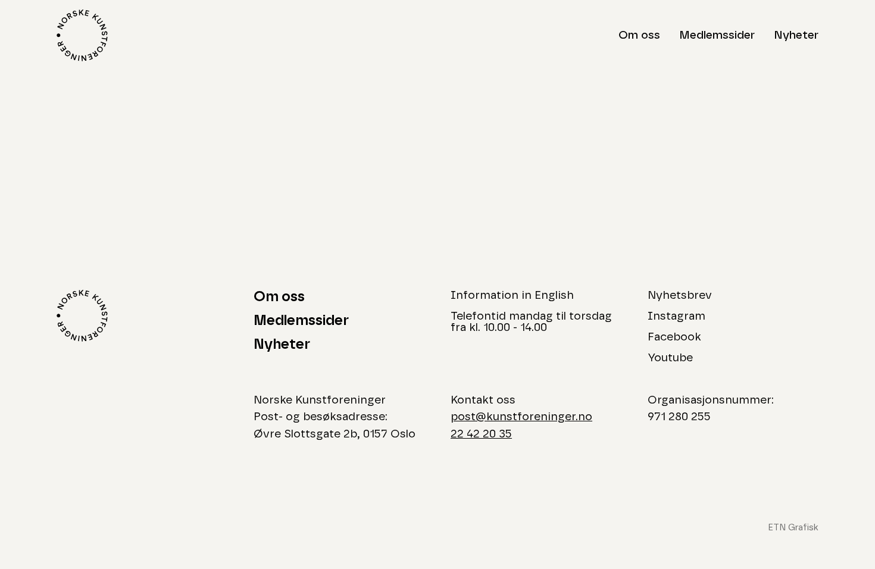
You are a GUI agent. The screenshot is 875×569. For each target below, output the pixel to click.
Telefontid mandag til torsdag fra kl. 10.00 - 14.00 (531, 322)
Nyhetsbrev (680, 295)
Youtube (670, 358)
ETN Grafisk (793, 527)
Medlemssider (717, 35)
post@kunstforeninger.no (521, 417)
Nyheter (796, 35)
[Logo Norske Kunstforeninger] (82, 35)
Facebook (674, 337)
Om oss (639, 35)
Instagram (676, 316)
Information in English (512, 295)
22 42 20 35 (481, 434)
